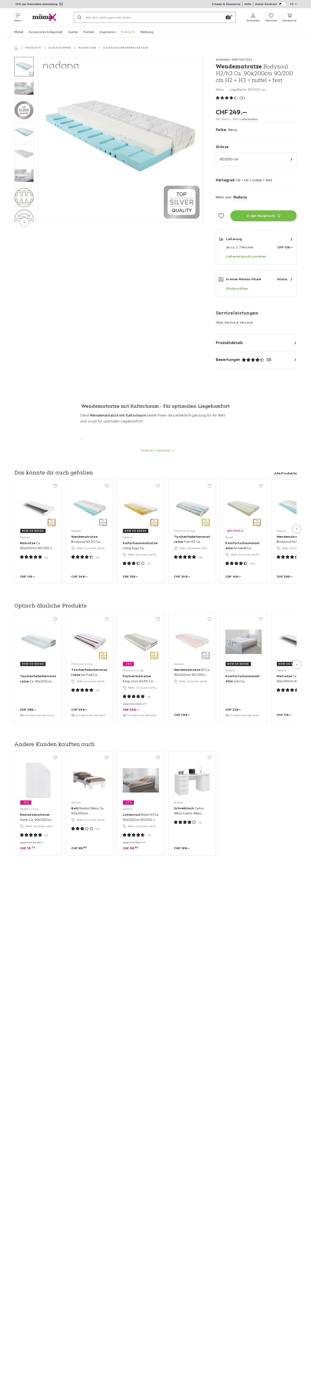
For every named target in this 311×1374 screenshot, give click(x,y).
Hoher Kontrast (266, 4)
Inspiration (107, 32)
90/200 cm (229, 159)
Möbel (18, 32)
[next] (24, 222)
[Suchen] (79, 17)
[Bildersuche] (228, 17)
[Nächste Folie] (296, 528)
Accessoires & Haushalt (46, 32)
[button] (24, 66)
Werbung (146, 32)
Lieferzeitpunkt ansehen (246, 256)
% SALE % (128, 32)
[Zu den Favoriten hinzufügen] (221, 215)
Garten (73, 32)
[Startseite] (16, 48)
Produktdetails (229, 342)
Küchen (89, 32)
